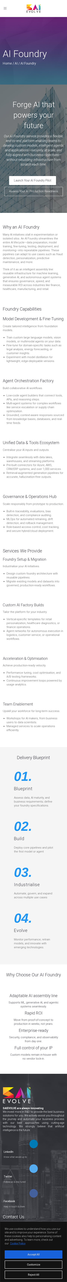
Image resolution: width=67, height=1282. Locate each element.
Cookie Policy (17, 1243)
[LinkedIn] (33, 1144)
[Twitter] (33, 1169)
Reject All (33, 1274)
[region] (33, 1252)
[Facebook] (33, 1193)
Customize (33, 1264)
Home (7, 63)
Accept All (34, 1254)
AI (16, 63)
